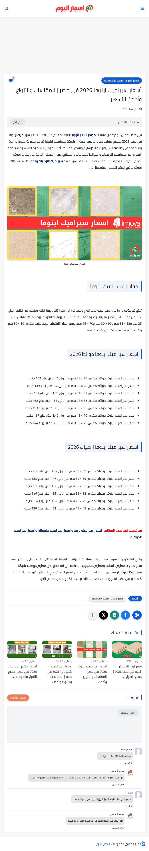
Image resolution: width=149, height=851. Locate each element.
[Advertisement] (74, 45)
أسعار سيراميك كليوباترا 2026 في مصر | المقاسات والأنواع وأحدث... (59, 674)
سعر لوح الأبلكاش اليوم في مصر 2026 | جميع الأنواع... (127, 671)
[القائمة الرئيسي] (142, 8)
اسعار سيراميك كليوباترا (54, 530)
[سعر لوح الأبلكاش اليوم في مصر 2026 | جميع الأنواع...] (127, 649)
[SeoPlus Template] (143, 843)
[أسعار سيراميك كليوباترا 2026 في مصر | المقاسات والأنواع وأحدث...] (57, 649)
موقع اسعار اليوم (84, 135)
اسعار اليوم (103, 843)
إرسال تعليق (128, 712)
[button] (125, 615)
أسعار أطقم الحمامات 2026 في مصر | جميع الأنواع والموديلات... (22, 671)
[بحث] (6, 8)
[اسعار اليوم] (74, 8)
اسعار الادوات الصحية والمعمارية (121, 80)
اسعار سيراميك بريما (88, 530)
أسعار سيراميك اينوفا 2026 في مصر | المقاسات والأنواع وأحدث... (92, 674)
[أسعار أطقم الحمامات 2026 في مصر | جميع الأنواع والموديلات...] (22, 649)
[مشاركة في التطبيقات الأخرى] (92, 615)
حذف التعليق (118, 784)
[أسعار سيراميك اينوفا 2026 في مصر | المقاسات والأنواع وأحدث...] (92, 649)
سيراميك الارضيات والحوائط (44, 161)
